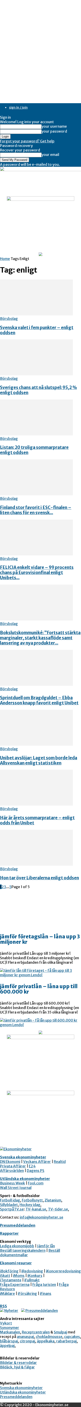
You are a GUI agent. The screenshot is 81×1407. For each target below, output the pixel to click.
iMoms (19, 1275)
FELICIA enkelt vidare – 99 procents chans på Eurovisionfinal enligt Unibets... (37, 572)
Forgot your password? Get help (27, 141)
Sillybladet (9, 1204)
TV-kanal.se (35, 1209)
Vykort (6, 1323)
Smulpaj (60, 1332)
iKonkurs (34, 1275)
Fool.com (35, 1183)
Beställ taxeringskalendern (22, 1250)
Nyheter (11, 1310)
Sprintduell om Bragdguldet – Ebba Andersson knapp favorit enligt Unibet (39, 700)
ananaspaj (25, 1336)
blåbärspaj (9, 1341)
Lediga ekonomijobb (17, 1246)
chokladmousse (49, 1336)
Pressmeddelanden (17, 1225)
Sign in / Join (18, 107)
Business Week (12, 1183)
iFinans (45, 1293)
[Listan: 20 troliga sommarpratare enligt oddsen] (36, 434)
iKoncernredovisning (63, 1271)
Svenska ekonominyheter (23, 1157)
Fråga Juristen (44, 1284)
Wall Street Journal (16, 1187)
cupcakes (72, 1336)
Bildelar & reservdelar (18, 1362)
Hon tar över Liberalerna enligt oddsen (39, 877)
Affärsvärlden (12, 1170)
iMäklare (7, 1293)
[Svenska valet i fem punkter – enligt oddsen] (36, 314)
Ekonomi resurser (16, 1263)
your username (54, 126)
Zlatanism (53, 1200)
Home (5, 258)
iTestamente (10, 1280)
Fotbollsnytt (32, 1200)
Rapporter (9, 1233)
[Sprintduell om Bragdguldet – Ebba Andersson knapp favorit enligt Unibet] (36, 684)
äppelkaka (45, 1341)
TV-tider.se (58, 1209)
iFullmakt (32, 1280)
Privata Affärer (13, 1166)
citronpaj (27, 1341)
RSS (3, 1306)
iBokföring (9, 1271)
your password (54, 131)
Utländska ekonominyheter (25, 1178)
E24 (32, 1166)
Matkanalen (10, 1332)
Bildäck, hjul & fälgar (17, 1367)
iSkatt (5, 1275)
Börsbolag (9, 318)
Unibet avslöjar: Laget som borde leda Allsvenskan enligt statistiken (38, 760)
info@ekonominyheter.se (41, 1217)
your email (50, 154)
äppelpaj (7, 1345)
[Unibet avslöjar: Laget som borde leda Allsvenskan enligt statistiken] (36, 744)
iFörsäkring (27, 1293)
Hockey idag (30, 1204)
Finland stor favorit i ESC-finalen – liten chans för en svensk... (35, 510)
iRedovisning (32, 1271)
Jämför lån (46, 1246)
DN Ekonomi (10, 1161)
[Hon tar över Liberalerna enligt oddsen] (36, 864)
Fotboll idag (10, 1200)
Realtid (60, 1161)
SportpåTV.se (12, 1209)
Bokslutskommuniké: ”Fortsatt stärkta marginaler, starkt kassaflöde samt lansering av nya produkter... (40, 638)
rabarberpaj (66, 1341)
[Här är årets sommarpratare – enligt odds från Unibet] (36, 804)
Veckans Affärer (37, 1161)
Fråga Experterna (14, 1284)
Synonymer (9, 1327)
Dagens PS (35, 1170)
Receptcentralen (36, 1332)
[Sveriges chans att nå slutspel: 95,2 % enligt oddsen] (36, 374)
